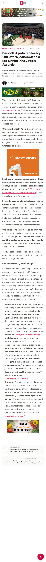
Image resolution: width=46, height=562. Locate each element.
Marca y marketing (17, 48)
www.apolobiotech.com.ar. (16, 379)
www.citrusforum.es (12, 110)
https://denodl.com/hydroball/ (28, 335)
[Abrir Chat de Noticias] (40, 557)
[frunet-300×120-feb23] (23, 426)
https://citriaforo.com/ (14, 416)
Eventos (5, 48)
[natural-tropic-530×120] (23, 92)
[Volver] (3, 3)
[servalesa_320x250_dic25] (23, 162)
